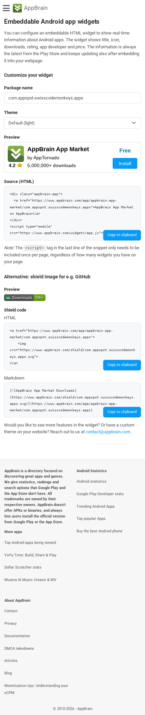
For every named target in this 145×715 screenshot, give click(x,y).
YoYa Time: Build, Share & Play (30, 555)
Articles (11, 661)
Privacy (10, 623)
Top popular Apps (91, 518)
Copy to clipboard (122, 235)
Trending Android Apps (96, 506)
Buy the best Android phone (99, 531)
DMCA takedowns (19, 648)
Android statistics (92, 481)
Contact (11, 611)
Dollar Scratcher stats (22, 567)
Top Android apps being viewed (30, 542)
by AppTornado (43, 157)
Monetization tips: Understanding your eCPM (36, 689)
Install (125, 163)
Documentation (17, 636)
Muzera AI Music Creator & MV (30, 580)
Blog (8, 673)
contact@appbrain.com (108, 431)
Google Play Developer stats (100, 494)
